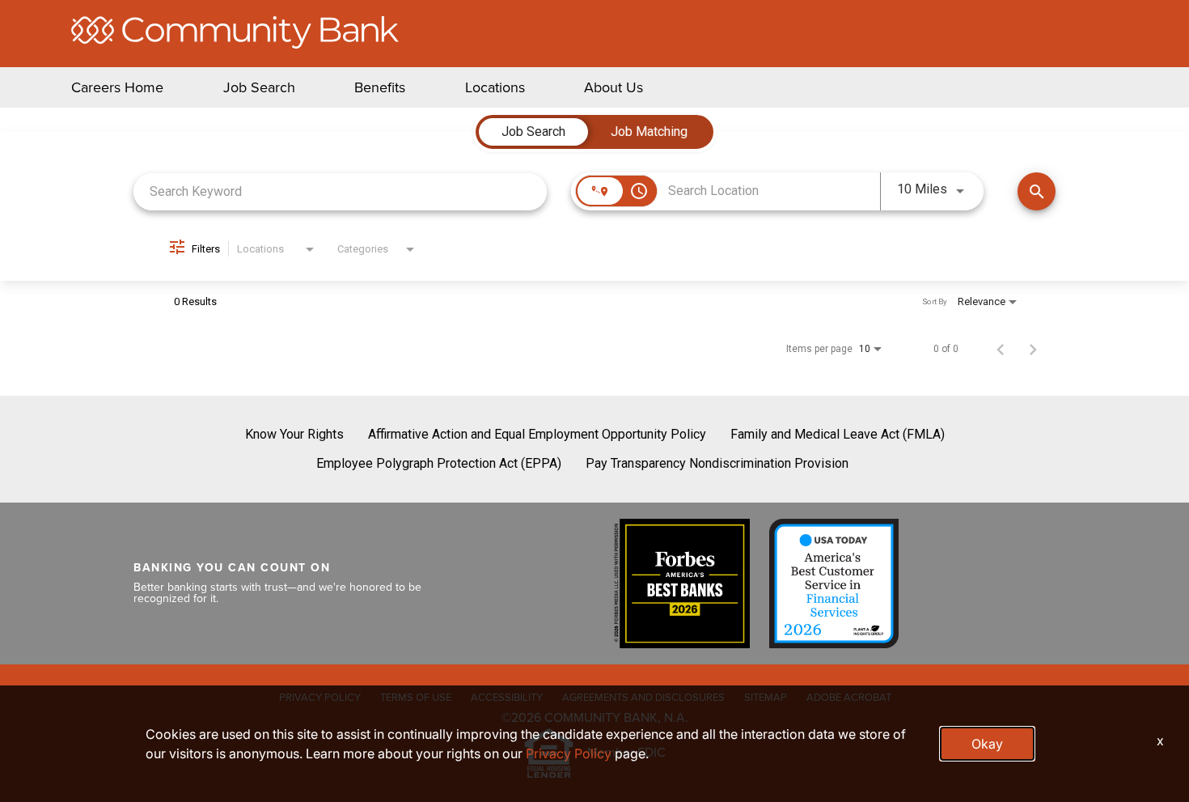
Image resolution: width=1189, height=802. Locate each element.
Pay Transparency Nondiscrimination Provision (717, 463)
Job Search (259, 87)
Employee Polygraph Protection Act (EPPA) (438, 463)
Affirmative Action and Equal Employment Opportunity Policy (537, 434)
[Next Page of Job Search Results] (1033, 349)
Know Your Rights (294, 434)
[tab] (533, 132)
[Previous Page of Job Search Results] (1000, 349)
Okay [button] (987, 744)
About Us (613, 87)
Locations (495, 87)
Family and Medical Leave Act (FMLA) (837, 434)
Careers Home (117, 87)
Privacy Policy (568, 753)
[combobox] (340, 191)
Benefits (379, 87)
